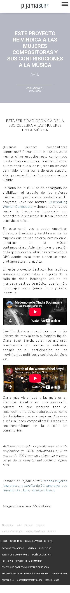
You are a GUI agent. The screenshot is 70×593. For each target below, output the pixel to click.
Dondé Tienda (52, 580)
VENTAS (32, 548)
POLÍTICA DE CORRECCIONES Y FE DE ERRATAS (25, 567)
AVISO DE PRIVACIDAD (13, 548)
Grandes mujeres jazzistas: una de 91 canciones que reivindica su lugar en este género (35, 485)
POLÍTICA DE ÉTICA (41, 554)
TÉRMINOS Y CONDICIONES (15, 554)
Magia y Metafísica (35, 531)
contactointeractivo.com (29, 580)
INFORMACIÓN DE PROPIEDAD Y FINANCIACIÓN (25, 573)
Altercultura (7, 525)
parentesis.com (59, 573)
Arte (35, 74)
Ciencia (28, 525)
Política (52, 531)
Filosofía (40, 525)
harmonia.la (8, 580)
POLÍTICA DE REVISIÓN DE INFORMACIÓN (22, 561)
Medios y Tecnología (12, 531)
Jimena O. (37, 88)
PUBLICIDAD (45, 548)
